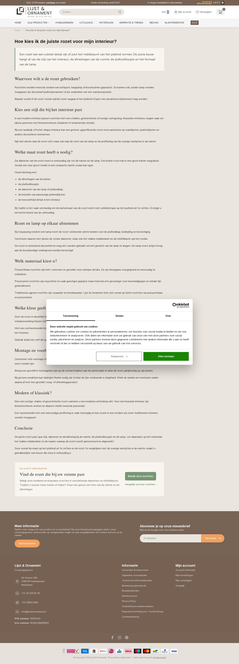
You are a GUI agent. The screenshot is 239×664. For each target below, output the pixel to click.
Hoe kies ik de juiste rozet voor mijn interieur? (48, 30)
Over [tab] (168, 315)
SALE (194, 22)
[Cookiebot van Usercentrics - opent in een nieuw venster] (175, 305)
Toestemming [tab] (70, 315)
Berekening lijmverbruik (134, 585)
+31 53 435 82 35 (30, 593)
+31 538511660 (29, 602)
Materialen (106, 22)
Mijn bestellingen (184, 575)
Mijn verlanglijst (184, 580)
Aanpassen (117, 356)
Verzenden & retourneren (135, 570)
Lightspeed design (141, 657)
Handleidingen (64, 22)
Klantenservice (174, 22)
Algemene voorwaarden (134, 575)
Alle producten (37, 22)
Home (18, 22)
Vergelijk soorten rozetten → (141, 484)
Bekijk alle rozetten (140, 476)
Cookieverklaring (130, 616)
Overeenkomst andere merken (137, 606)
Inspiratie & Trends (131, 22)
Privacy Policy (129, 601)
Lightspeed (125, 657)
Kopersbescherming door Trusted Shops (143, 611)
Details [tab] (120, 315)
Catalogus (86, 22)
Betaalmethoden (130, 590)
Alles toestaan (166, 356)
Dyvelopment (159, 657)
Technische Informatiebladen (137, 580)
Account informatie (185, 570)
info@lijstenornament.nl (33, 611)
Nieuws (154, 22)
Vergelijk (180, 585)
